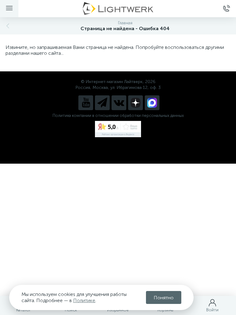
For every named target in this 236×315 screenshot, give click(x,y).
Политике (84, 300)
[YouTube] (85, 102)
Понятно (164, 298)
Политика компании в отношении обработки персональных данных (118, 115)
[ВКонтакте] (119, 102)
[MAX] (152, 102)
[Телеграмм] (102, 102)
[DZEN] (135, 102)
